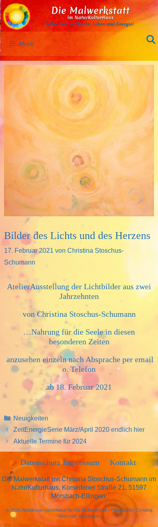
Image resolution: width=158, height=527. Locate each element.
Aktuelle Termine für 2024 (50, 441)
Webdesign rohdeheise (43, 510)
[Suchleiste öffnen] (151, 40)
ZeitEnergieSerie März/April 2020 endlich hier (79, 429)
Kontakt (123, 462)
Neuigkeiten (30, 418)
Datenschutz (41, 462)
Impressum (81, 462)
